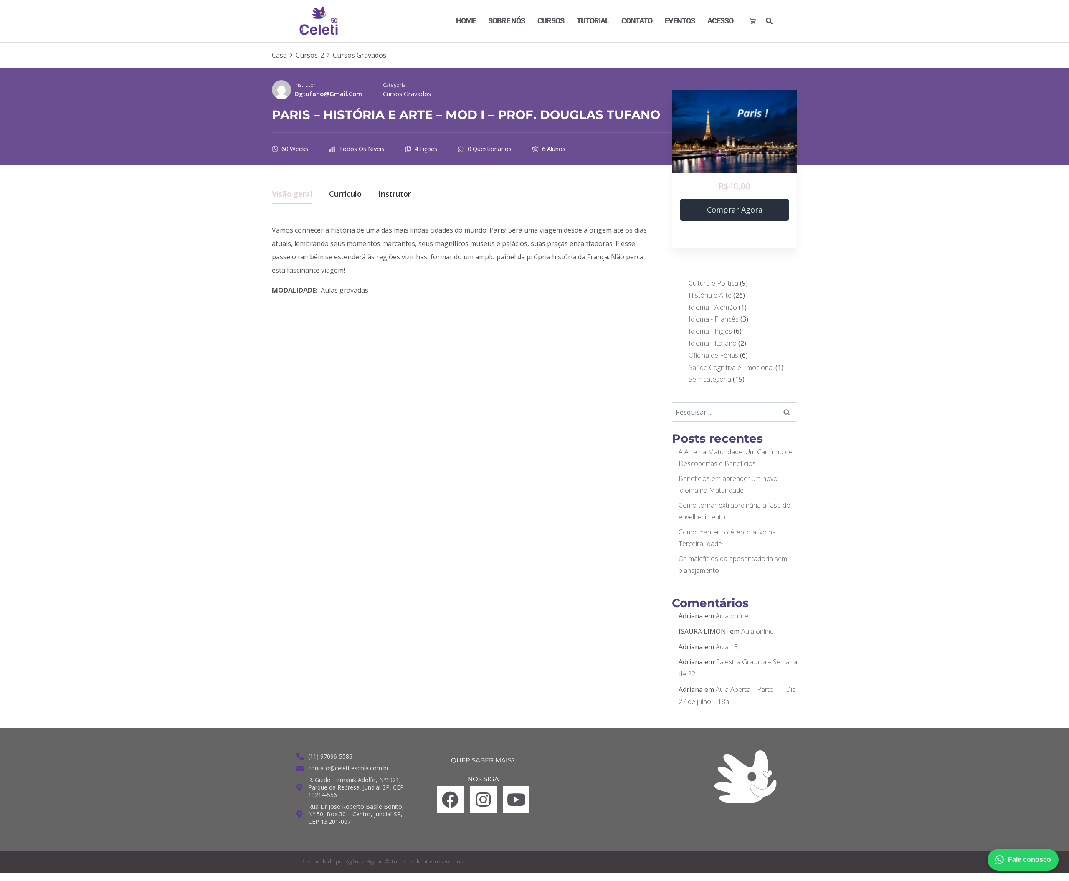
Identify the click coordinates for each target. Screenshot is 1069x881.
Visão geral (292, 194)
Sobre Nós (506, 20)
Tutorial (593, 20)
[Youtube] (516, 799)
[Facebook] (450, 799)
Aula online (732, 615)
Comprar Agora (734, 210)
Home (466, 20)
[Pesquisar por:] (734, 412)
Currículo (345, 194)
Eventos (680, 20)
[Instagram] (483, 799)
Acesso (720, 20)
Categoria (394, 85)
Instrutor (305, 85)
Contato (636, 20)
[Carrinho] (753, 21)
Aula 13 (727, 646)
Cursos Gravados (407, 93)
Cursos (550, 20)
